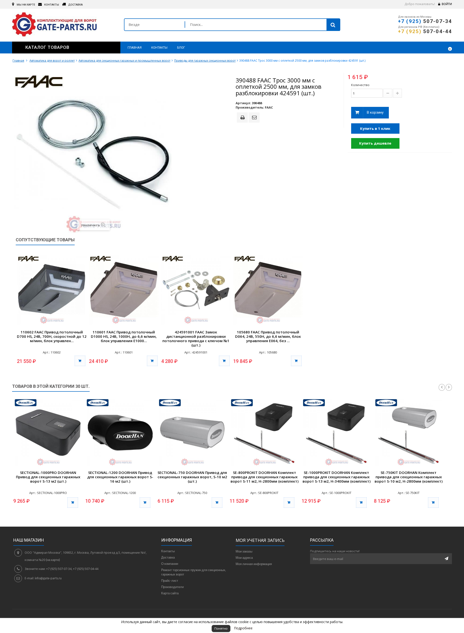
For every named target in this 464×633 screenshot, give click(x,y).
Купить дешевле (375, 143)
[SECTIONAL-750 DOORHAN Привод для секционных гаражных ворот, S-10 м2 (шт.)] (192, 432)
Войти (447, 4)
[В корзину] (80, 361)
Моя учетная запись (260, 540)
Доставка (168, 557)
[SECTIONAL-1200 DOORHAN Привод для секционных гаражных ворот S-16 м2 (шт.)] (120, 432)
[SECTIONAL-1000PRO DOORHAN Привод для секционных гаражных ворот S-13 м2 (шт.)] (48, 432)
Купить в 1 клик (375, 128)
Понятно (221, 628)
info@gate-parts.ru (48, 578)
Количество (360, 85)
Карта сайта (170, 593)
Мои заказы (244, 551)
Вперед (449, 387)
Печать (243, 118)
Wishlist (434, 47)
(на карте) (53, 560)
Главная (18, 61)
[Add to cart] (72, 502)
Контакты (168, 551)
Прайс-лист (169, 580)
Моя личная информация (254, 564)
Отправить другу (255, 117)
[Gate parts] (64, 25)
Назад (442, 387)
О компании (169, 564)
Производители (172, 587)
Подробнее (243, 628)
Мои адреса (244, 557)
